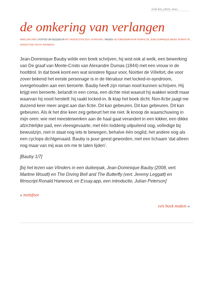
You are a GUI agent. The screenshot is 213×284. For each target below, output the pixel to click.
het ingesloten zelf (77, 39)
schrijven (97, 39)
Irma (23, 39)
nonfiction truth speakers (37, 45)
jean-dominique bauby (163, 39)
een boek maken (172, 206)
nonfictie (184, 39)
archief (32, 39)
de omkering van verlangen (92, 26)
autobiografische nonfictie (131, 39)
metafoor (31, 194)
